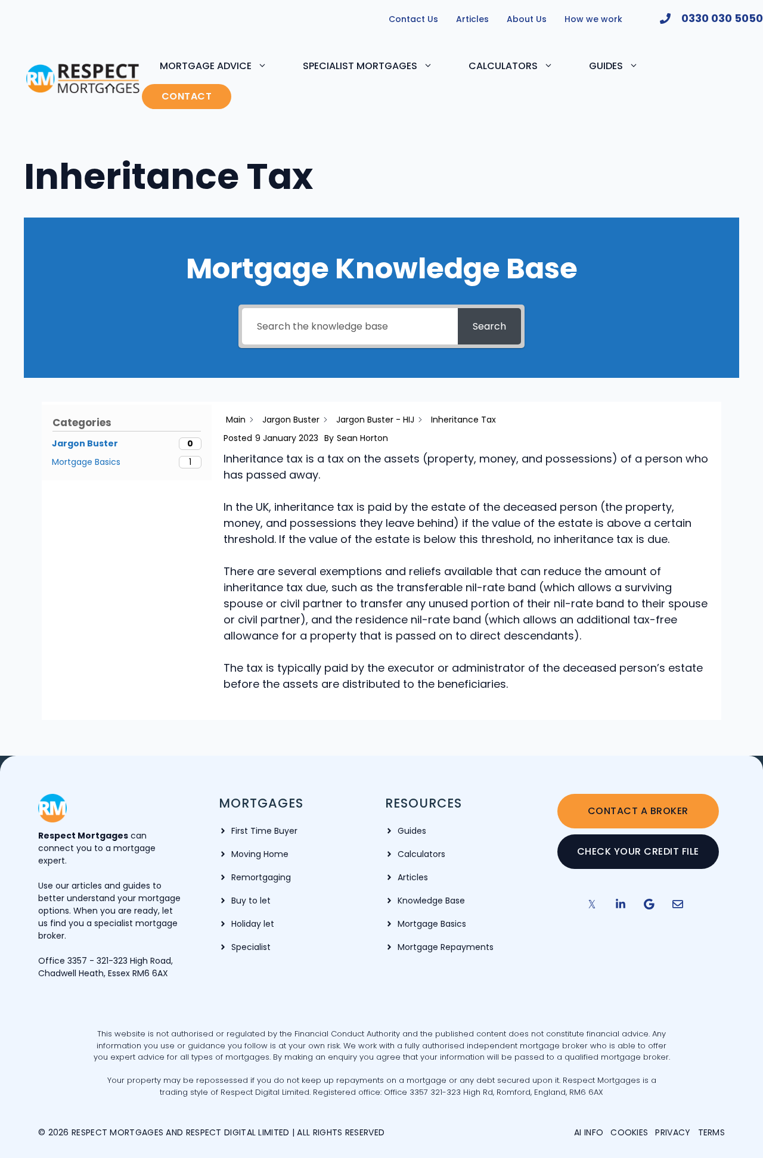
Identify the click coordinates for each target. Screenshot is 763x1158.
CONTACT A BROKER (638, 811)
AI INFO (588, 1132)
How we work (593, 19)
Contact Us (413, 19)
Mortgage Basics (432, 924)
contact (187, 96)
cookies (629, 1132)
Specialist (251, 947)
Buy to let (251, 900)
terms (711, 1132)
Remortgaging (261, 877)
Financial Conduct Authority (348, 1033)
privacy (672, 1132)
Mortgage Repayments (446, 947)
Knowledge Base (431, 900)
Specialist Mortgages (360, 66)
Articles (472, 19)
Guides (606, 66)
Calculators (503, 66)
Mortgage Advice (206, 66)
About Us (527, 19)
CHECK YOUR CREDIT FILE (638, 851)
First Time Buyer (264, 831)
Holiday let (252, 924)
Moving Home (260, 854)
